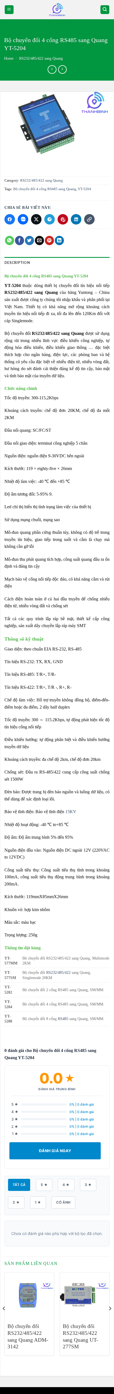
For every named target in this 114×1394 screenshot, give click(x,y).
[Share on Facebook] (19, 240)
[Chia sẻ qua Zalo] (23, 219)
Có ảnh (63, 1202)
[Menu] (9, 9)
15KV (70, 811)
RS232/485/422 (58, 972)
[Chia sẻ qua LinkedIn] (76, 219)
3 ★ (88, 1185)
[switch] (57, 9)
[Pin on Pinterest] (49, 240)
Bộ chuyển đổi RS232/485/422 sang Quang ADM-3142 (27, 1336)
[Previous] (4, 1319)
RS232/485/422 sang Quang (41, 58)
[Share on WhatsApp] (9, 240)
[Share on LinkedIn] (59, 240)
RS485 (63, 1018)
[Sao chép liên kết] (89, 219)
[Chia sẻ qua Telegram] (49, 219)
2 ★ (16, 1202)
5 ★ (44, 1185)
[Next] (110, 1319)
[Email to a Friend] (39, 240)
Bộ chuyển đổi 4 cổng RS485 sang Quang (44, 189)
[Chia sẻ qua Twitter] (36, 219)
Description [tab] (17, 262)
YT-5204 (84, 189)
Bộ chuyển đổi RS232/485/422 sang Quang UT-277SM (80, 1336)
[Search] (105, 9)
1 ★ (38, 1202)
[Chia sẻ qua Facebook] (9, 219)
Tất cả (19, 1185)
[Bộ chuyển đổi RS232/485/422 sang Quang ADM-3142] (29, 1295)
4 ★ (66, 1185)
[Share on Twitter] (29, 240)
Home (9, 58)
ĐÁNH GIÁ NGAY (55, 1150)
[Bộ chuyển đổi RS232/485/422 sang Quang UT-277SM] (84, 1295)
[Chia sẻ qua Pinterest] (63, 219)
